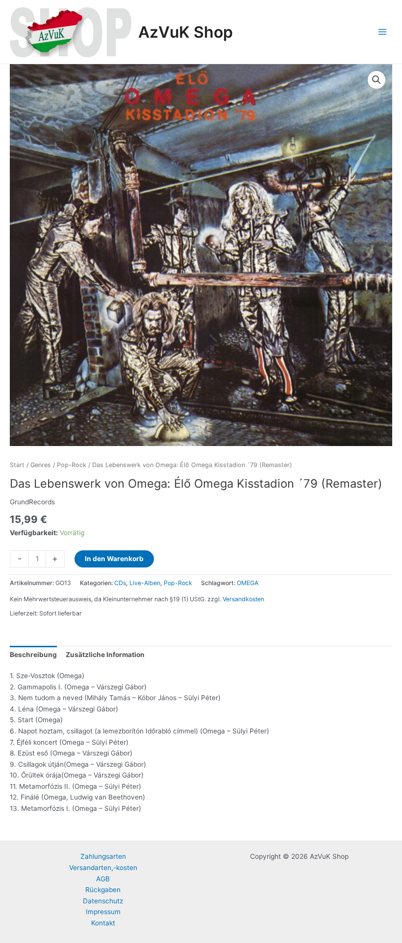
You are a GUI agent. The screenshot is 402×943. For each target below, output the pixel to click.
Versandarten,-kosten (103, 868)
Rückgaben (103, 890)
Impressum (103, 912)
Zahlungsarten (103, 856)
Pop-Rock (71, 465)
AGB (103, 879)
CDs (120, 583)
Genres (40, 465)
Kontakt (103, 923)
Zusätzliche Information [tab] (105, 655)
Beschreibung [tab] (33, 655)
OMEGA (247, 583)
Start (17, 465)
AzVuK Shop (185, 32)
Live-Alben (144, 583)
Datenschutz (103, 901)
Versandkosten (243, 599)
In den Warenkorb (114, 559)
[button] (376, 80)
